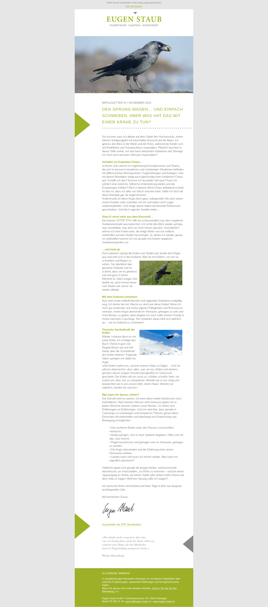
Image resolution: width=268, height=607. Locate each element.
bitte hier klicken (134, 6)
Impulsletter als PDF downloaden (121, 524)
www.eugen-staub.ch (164, 601)
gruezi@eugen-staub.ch (138, 601)
